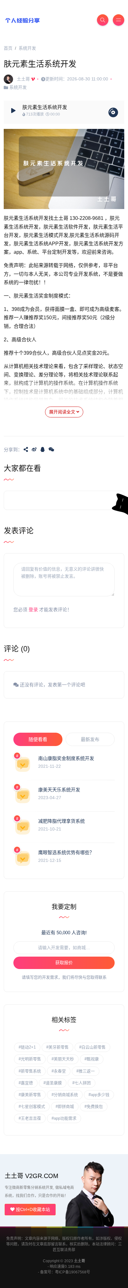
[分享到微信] (51, 449)
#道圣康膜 (52, 1083)
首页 (8, 48)
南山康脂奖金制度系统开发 (66, 758)
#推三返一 (85, 1071)
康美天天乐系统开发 (59, 789)
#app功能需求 (64, 1118)
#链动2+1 (27, 1047)
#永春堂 (59, 1071)
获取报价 (64, 962)
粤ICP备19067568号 (72, 1272)
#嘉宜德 (26, 1083)
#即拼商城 (65, 1106)
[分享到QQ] (42, 449)
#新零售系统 (30, 1071)
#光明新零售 (30, 1059)
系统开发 (27, 48)
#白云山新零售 (92, 1047)
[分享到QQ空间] (26, 449)
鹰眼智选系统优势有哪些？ (66, 852)
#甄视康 (92, 1059)
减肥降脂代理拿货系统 (61, 821)
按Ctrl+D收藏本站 (32, 1209)
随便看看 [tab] (38, 739)
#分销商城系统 (65, 1094)
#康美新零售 (30, 1094)
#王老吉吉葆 (30, 1118)
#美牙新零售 (57, 1047)
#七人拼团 (81, 1083)
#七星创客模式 (32, 1106)
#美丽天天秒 (63, 1059)
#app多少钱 (99, 1094)
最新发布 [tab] (90, 739)
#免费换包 (94, 1106)
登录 (33, 609)
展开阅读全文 (62, 411)
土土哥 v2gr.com (31, 1175)
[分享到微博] (34, 449)
